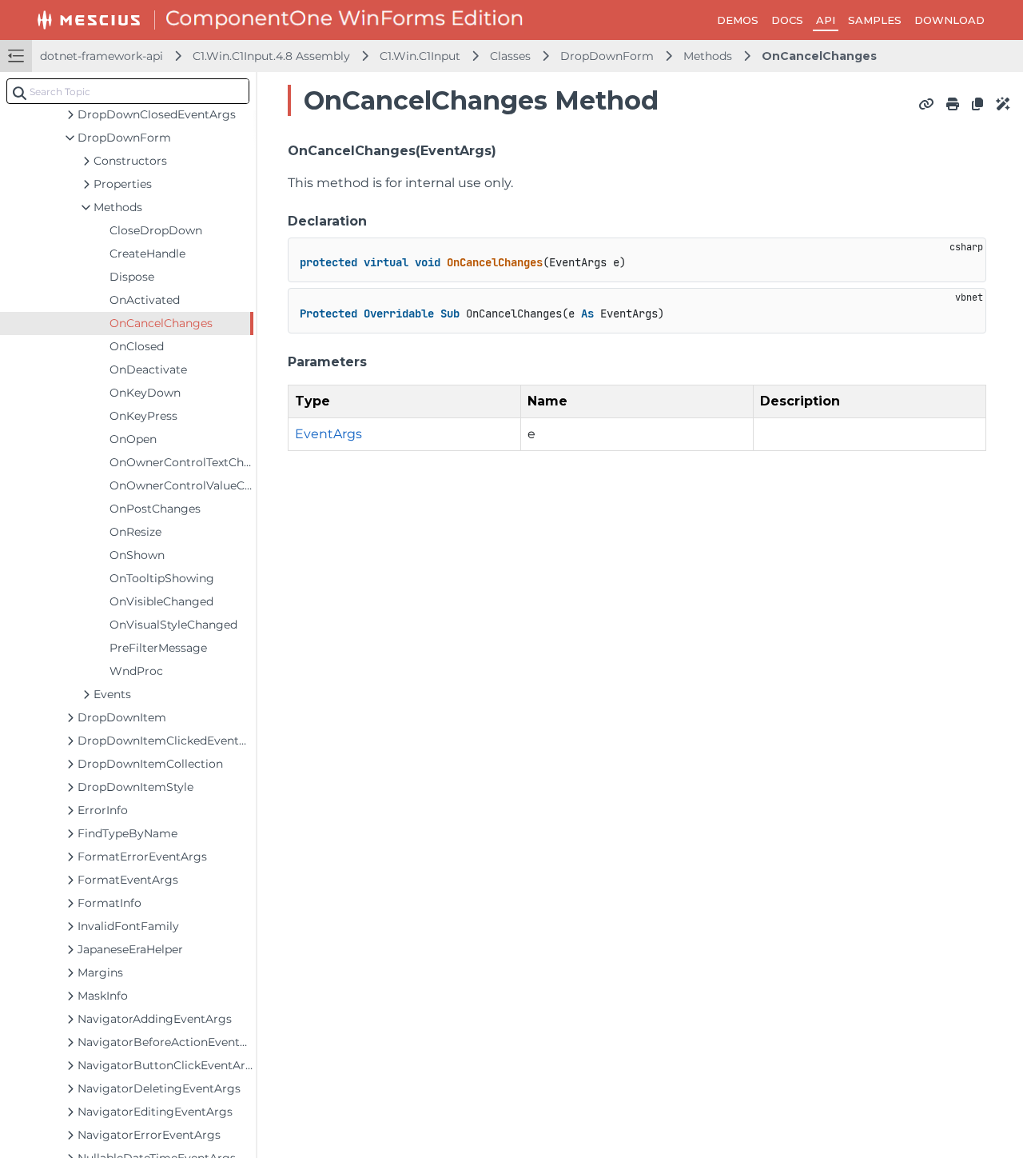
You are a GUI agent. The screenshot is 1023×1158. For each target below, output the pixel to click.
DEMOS (737, 20)
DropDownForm (607, 56)
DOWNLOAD (949, 20)
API (825, 20)
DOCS (787, 20)
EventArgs (328, 433)
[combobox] (127, 91)
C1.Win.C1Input (420, 56)
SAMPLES (875, 20)
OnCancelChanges (819, 56)
